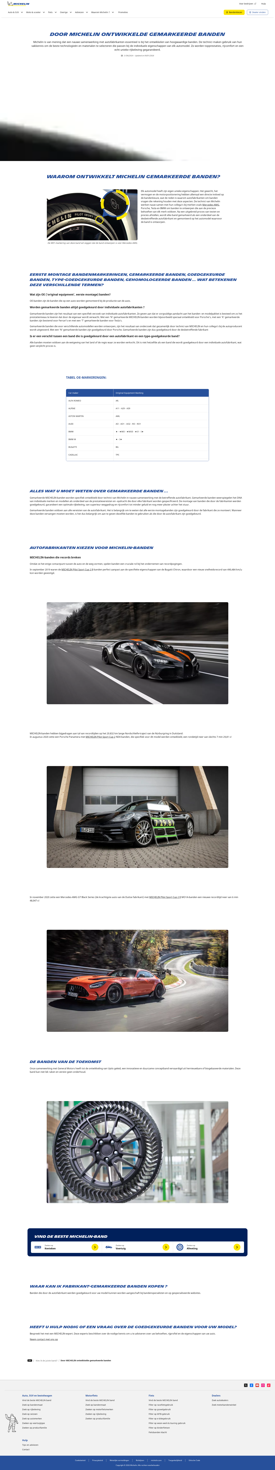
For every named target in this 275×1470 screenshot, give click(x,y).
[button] (66, 1247)
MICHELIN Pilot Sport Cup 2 (100, 736)
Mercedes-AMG (210, 204)
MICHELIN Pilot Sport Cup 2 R (77, 569)
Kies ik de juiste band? (46, 1360)
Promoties (123, 12)
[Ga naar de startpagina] (18, 3)
